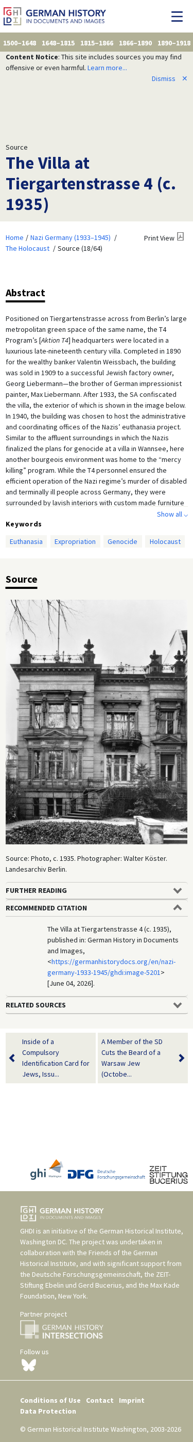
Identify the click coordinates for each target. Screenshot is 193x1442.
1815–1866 (96, 42)
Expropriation (75, 541)
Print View (159, 238)
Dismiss (170, 78)
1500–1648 (19, 42)
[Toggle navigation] (179, 16)
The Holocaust (27, 248)
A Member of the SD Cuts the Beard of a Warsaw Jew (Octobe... (132, 1058)
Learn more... (107, 67)
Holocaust (165, 541)
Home (15, 237)
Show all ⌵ (172, 514)
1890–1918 (173, 42)
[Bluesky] (29, 1364)
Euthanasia (26, 541)
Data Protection (48, 1411)
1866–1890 (135, 42)
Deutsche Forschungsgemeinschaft (86, 1274)
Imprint (132, 1400)
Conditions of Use (50, 1400)
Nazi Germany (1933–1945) (70, 237)
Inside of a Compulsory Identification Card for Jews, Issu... (56, 1058)
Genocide (122, 541)
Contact (100, 1400)
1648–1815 (58, 42)
